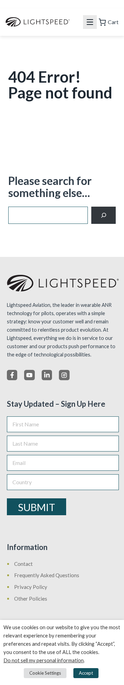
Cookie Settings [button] (45, 673)
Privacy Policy (30, 587)
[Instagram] (64, 375)
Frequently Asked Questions (46, 575)
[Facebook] (12, 375)
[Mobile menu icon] (90, 22)
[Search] (103, 215)
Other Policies (30, 598)
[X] (29, 375)
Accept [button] (86, 673)
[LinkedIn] (47, 375)
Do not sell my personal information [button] (43, 660)
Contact (23, 564)
